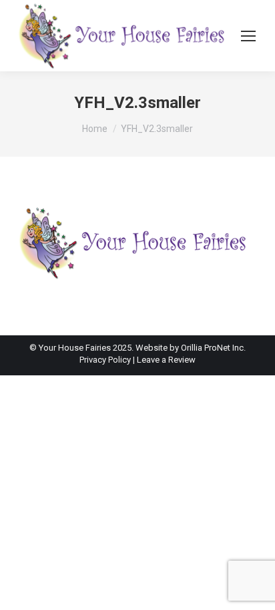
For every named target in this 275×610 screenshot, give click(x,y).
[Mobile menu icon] (248, 36)
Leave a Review (166, 360)
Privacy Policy (106, 360)
